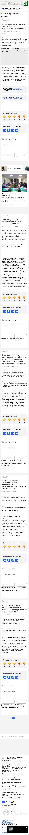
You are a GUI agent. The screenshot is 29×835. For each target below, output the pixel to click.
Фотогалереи (13, 736)
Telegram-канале (17, 89)
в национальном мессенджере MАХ (13, 98)
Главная (4, 736)
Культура (5, 215)
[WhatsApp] (16, 130)
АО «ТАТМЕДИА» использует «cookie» (7, 823)
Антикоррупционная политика (7, 821)
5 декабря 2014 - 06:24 (7, 226)
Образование (6, 20)
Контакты (22, 736)
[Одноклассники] (8, 130)
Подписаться (19, 830)
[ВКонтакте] (4, 130)
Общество (5, 351)
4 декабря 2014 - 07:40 (7, 491)
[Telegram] (12, 130)
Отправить (21, 155)
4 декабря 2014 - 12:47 (7, 366)
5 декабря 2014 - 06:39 (7, 31)
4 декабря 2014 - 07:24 (7, 614)
